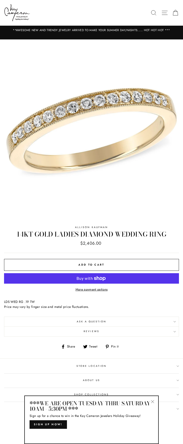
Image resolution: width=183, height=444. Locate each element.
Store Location (91, 366)
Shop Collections (91, 394)
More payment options (92, 289)
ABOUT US (91, 380)
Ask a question (92, 321)
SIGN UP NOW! (48, 424)
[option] (91, 30)
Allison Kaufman (91, 227)
